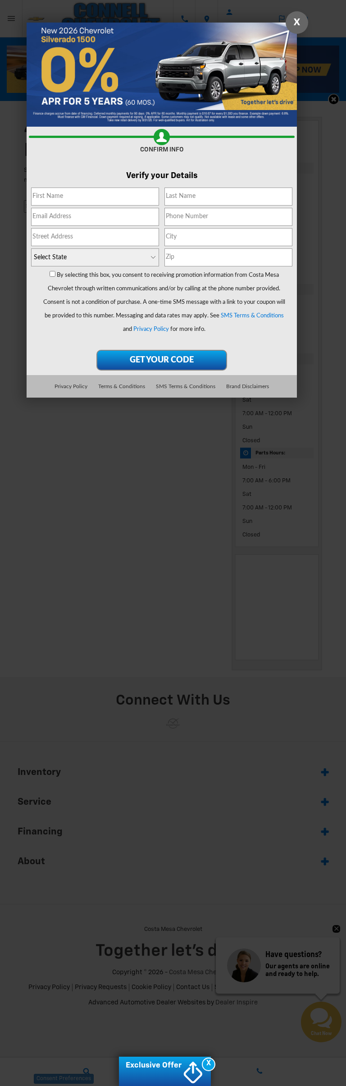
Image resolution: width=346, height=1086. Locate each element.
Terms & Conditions (121, 386)
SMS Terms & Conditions (252, 316)
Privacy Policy (151, 329)
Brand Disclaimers (247, 386)
